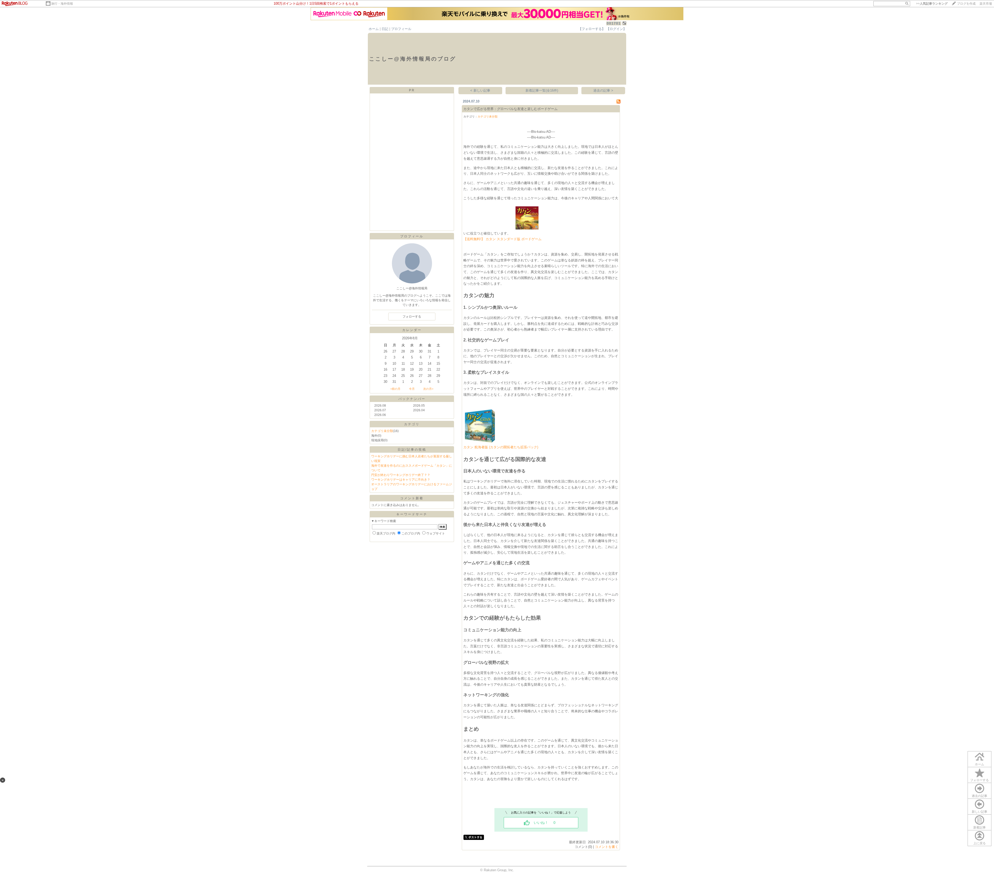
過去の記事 (979, 796)
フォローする (979, 780)
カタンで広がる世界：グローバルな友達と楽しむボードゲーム (510, 109)
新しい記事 (979, 812)
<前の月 (395, 388)
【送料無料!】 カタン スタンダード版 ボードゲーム (502, 239)
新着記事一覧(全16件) (541, 90)
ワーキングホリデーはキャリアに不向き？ (400, 479)
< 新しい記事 (480, 90)
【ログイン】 (616, 29)
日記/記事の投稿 (412, 449)
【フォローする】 (591, 29)
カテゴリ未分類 (382, 431)
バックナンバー (412, 399)
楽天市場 (986, 3)
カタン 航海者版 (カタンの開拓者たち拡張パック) (500, 447)
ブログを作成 (966, 3)
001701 (614, 23)
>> (932, 3)
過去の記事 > (603, 90)
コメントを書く (606, 847)
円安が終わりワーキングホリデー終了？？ (400, 475)
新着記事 (979, 827)
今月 (412, 388)
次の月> (428, 388)
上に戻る (979, 843)
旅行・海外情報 (62, 3)
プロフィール (401, 29)
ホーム (374, 29)
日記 (385, 29)
